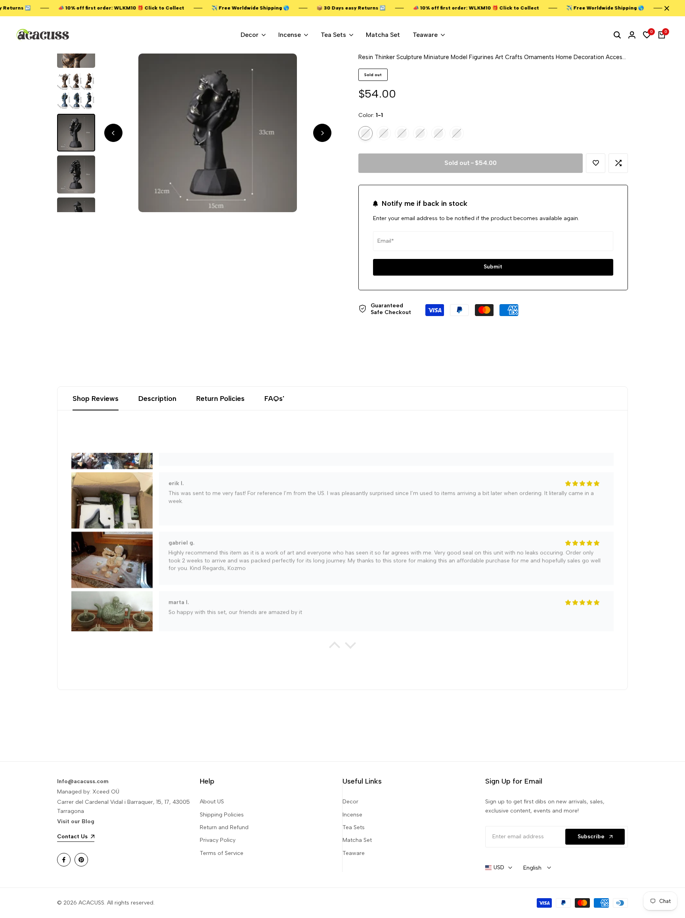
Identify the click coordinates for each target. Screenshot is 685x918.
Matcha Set (357, 840)
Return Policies (220, 398)
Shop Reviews (96, 398)
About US (212, 801)
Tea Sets (353, 827)
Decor (350, 801)
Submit (493, 266)
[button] (595, 163)
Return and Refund (224, 827)
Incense (352, 814)
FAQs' (274, 398)
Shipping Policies (222, 814)
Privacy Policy (217, 840)
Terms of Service (221, 853)
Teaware (353, 853)
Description (157, 398)
